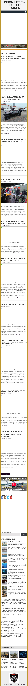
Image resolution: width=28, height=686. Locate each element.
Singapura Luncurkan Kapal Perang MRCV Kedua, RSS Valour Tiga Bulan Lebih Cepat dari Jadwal (17, 560)
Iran (6, 625)
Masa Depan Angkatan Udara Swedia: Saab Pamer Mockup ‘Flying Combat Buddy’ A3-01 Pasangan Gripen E (14, 611)
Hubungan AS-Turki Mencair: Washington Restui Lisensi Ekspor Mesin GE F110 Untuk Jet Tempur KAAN (17, 549)
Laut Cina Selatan (12, 628)
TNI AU (3, 636)
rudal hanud (16, 633)
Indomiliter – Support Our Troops (15, 684)
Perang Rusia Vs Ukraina (7, 631)
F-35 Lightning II (13, 624)
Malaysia (3, 630)
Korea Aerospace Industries (5, 627)
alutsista (19, 621)
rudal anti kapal (11, 633)
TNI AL (20, 635)
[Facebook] (2, 497)
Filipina (18, 624)
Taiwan (10, 635)
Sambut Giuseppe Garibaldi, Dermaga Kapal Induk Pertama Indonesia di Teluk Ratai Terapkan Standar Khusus (16, 543)
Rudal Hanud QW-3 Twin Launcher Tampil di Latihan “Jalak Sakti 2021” (13, 222)
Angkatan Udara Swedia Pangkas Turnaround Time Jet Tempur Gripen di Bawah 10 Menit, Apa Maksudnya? (16, 588)
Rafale (7, 633)
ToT (8, 636)
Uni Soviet (24, 636)
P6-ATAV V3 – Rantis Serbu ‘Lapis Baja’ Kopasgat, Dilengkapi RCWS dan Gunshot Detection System (14, 97)
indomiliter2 (3, 181)
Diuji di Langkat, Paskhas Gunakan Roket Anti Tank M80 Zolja (13, 259)
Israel (8, 625)
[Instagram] (5, 497)
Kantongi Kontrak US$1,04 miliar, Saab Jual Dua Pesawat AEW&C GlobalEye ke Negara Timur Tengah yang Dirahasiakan (17, 582)
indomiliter (3, 60)
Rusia (21, 633)
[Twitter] (8, 497)
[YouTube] (11, 497)
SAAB (2, 635)
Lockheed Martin (22, 629)
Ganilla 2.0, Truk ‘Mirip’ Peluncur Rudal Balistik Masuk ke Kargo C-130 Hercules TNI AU (14, 342)
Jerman (16, 625)
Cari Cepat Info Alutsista (6, 532)
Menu (3, 11)
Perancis (13, 630)
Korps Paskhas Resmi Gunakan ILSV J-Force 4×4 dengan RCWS (13, 390)
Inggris (2, 625)
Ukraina (18, 636)
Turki (10, 637)
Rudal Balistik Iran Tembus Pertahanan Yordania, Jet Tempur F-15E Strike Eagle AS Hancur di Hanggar (17, 593)
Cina (12, 622)
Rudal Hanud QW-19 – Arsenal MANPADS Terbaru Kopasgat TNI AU (13, 57)
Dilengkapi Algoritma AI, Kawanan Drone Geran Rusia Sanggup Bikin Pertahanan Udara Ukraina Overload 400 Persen (17, 577)
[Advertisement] (14, 28)
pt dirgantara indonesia (19, 631)
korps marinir (4, 629)
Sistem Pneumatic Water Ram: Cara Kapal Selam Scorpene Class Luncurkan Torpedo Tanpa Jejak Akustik (17, 565)
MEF (9, 630)
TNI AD (14, 635)
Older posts (6, 474)
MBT (6, 630)
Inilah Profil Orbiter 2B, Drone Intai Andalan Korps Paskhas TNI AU (13, 140)
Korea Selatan (15, 627)
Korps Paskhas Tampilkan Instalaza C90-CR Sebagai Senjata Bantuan (13, 303)
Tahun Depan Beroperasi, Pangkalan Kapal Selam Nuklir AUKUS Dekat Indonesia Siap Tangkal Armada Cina (16, 554)
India (22, 624)
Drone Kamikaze (4, 624)
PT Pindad (3, 633)
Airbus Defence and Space (6, 621)
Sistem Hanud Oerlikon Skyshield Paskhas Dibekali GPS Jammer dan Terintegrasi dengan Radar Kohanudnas (13, 434)
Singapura (6, 635)
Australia (3, 622)
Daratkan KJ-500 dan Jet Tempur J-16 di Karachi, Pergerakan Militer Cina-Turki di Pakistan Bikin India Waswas (13, 616)
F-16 (8, 624)
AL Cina (13, 621)
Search (23, 534)
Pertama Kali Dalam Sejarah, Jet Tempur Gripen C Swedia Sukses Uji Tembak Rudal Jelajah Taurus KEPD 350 (14, 604)
